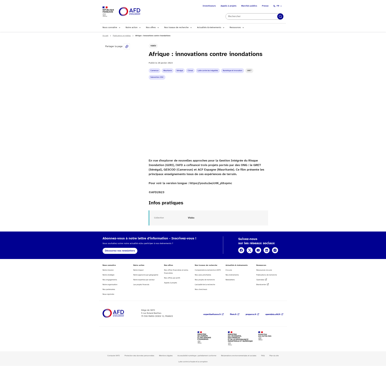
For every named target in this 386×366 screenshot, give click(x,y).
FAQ (263, 356)
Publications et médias (122, 36)
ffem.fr (233, 314)
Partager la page (127, 46)
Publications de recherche (266, 275)
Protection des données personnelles (139, 356)
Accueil (105, 36)
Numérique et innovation (232, 71)
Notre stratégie (108, 275)
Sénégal (180, 71)
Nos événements (232, 275)
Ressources (235, 27)
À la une (229, 270)
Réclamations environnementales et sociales (238, 356)
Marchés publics (249, 6)
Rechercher (280, 16)
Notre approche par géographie (145, 275)
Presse (265, 6)
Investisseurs (209, 6)
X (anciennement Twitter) (250, 250)
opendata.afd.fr (272, 314)
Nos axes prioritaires (203, 275)
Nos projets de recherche (205, 280)
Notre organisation (110, 285)
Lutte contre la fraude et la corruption (193, 362)
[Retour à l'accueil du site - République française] (136, 12)
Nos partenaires (109, 289)
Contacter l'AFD (113, 356)
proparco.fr (251, 314)
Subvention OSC (157, 77)
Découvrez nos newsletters (120, 250)
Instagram (275, 250)
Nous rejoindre (108, 294)
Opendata (260, 280)
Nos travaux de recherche (176, 27)
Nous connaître (110, 27)
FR (278, 6)
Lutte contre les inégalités (208, 71)
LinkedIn (267, 250)
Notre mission (108, 270)
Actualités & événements (209, 27)
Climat (190, 71)
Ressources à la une (264, 270)
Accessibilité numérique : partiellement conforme (196, 356)
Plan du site (274, 356)
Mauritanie (167, 71)
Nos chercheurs (201, 289)
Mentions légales (166, 356)
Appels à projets (228, 6)
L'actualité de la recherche (205, 285)
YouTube (258, 250)
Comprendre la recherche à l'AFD (208, 270)
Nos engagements (110, 280)
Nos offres (151, 27)
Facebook (241, 250)
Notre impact (138, 270)
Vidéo (153, 46)
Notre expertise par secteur (144, 280)
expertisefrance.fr (212, 314)
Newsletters (230, 280)
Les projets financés (141, 285)
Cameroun (154, 71)
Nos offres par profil (172, 278)
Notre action (132, 27)
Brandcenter (261, 285)
